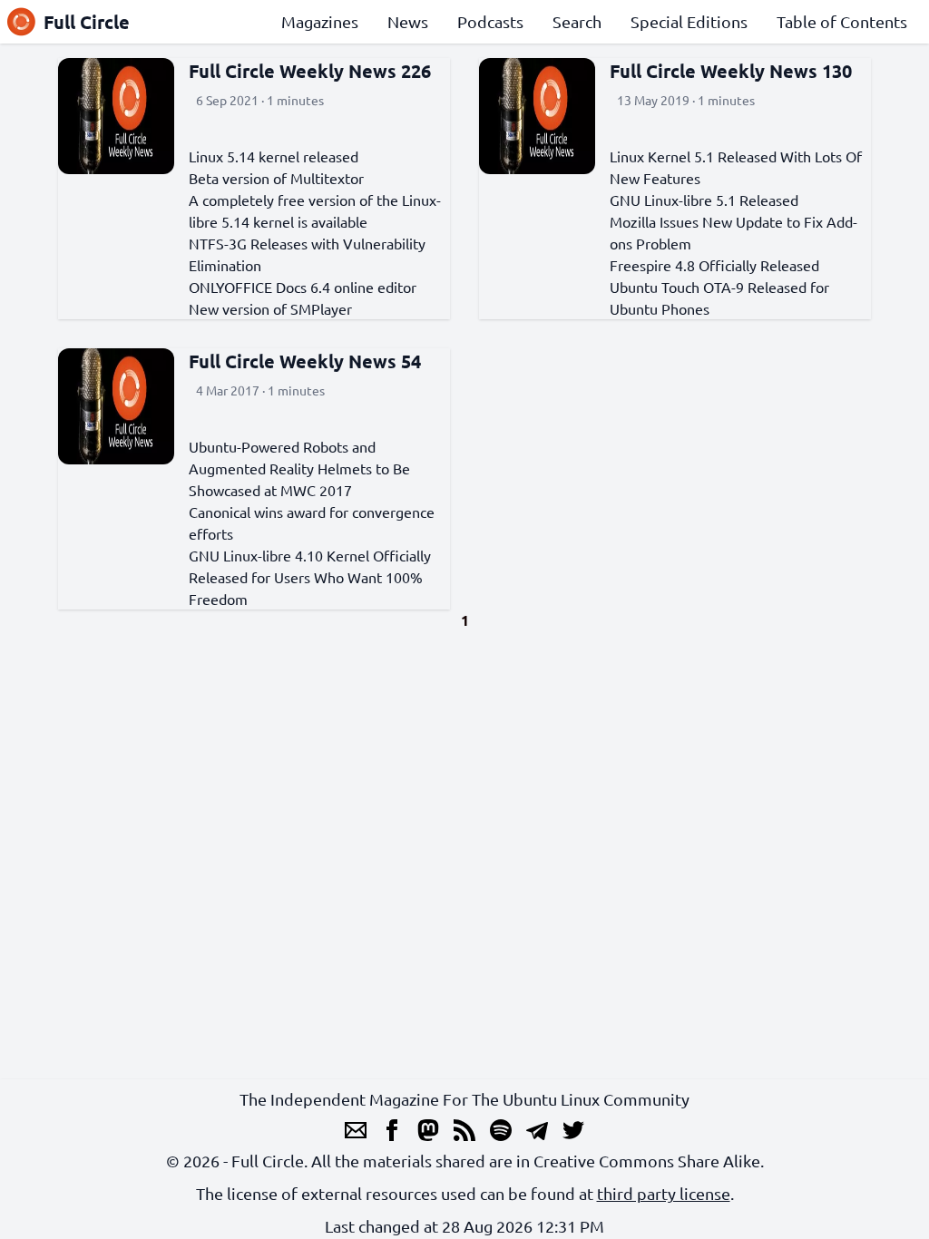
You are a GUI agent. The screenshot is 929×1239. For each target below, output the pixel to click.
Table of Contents (842, 21)
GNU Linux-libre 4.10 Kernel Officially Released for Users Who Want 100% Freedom (310, 577)
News (407, 21)
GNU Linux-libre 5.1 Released (704, 199)
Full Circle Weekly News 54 (305, 361)
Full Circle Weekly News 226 (310, 71)
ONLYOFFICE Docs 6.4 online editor (302, 287)
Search (577, 21)
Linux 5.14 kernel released (273, 156)
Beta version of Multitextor (276, 178)
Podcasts (490, 21)
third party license (663, 1193)
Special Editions (689, 21)
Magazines (319, 21)
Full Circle (87, 22)
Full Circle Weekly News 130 (731, 71)
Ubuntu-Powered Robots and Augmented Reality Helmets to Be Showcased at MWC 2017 (299, 468)
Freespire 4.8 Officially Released (714, 265)
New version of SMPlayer (270, 308)
